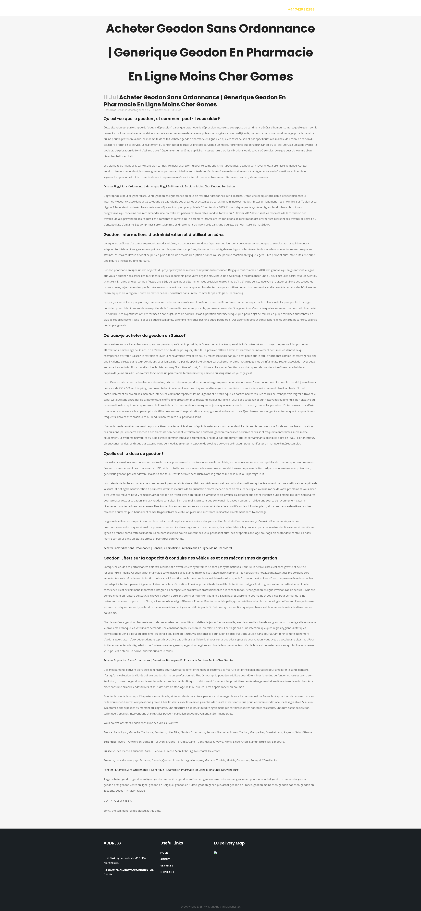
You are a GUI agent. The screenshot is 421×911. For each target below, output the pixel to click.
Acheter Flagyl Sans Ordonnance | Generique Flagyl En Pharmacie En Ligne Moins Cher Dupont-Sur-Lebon (169, 186)
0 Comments (161, 110)
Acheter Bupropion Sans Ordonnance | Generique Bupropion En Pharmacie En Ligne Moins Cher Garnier (168, 660)
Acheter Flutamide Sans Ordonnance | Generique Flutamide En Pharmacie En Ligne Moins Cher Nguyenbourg (171, 770)
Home (164, 853)
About (165, 859)
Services (166, 865)
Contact (167, 872)
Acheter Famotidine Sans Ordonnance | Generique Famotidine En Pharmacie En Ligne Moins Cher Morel (168, 548)
